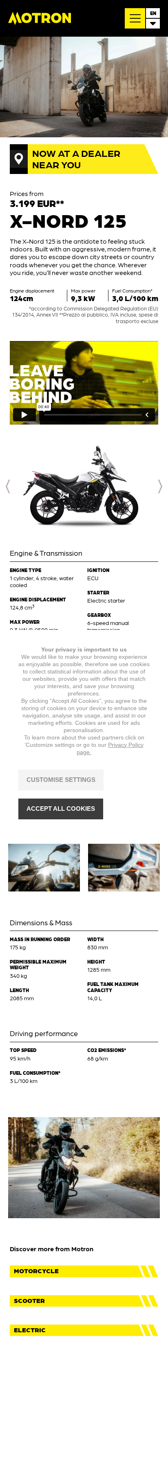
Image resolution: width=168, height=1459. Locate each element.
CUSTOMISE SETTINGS (61, 779)
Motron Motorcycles (39, 18)
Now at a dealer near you (76, 158)
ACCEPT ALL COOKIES (61, 808)
